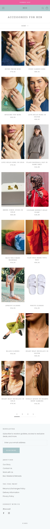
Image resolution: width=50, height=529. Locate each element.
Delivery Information (11, 492)
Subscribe (11, 450)
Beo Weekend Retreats (12, 476)
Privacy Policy (8, 496)
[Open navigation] (3, 8)
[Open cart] (47, 8)
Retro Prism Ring (13, 69)
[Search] (43, 8)
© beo (25, 523)
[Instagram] (9, 513)
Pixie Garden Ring (37, 69)
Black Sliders (13, 351)
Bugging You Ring (13, 115)
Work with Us (8, 472)
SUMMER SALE (25, 2)
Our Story (6, 464)
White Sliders (37, 305)
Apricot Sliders (12, 305)
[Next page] (33, 414)
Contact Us (7, 468)
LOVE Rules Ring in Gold (13, 162)
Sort (24, 26)
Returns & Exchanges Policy (14, 488)
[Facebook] (3, 513)
